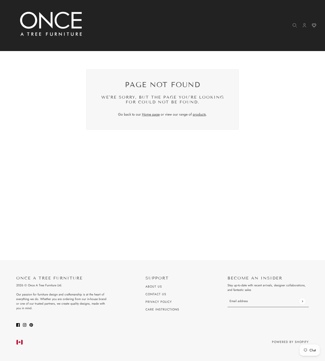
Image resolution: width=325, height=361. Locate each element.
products (199, 114)
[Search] (295, 25)
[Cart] (314, 25)
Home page (151, 114)
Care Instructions (162, 309)
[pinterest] (31, 324)
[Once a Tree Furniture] (51, 24)
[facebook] (18, 324)
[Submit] (302, 301)
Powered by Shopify (290, 342)
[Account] (304, 25)
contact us (155, 294)
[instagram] (24, 324)
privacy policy (158, 302)
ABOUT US (153, 286)
